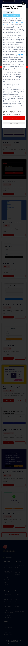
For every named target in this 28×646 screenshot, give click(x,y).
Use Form (14, 118)
